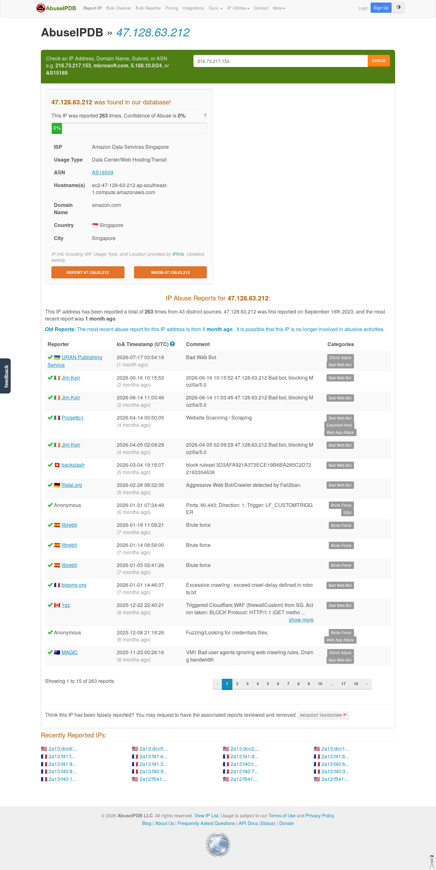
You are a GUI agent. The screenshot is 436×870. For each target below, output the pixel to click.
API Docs (248, 823)
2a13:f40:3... (335, 771)
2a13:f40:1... (62, 779)
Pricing (171, 8)
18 (356, 683)
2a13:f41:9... (62, 764)
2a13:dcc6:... (63, 748)
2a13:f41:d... (244, 756)
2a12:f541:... (153, 779)
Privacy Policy (320, 815)
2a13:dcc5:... (153, 748)
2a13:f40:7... (244, 771)
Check (379, 60)
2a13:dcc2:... (244, 748)
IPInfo (178, 254)
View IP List (206, 815)
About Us (164, 823)
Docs (214, 8)
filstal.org (72, 484)
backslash (73, 464)
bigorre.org (74, 584)
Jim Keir (71, 377)
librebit (69, 524)
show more (301, 619)
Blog (146, 823)
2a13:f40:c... (244, 764)
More (277, 8)
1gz (66, 605)
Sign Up (381, 7)
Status (267, 823)
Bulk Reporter (148, 8)
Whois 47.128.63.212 (170, 272)
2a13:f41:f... (62, 756)
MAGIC (70, 652)
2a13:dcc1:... (335, 748)
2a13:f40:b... (335, 764)
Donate (286, 823)
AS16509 (102, 172)
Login (363, 8)
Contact (261, 8)
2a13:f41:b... (335, 756)
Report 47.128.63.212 (88, 272)
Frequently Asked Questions (206, 823)
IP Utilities (236, 8)
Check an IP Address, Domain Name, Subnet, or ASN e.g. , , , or (107, 66)
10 (320, 683)
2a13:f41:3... (153, 764)
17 (343, 683)
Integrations (193, 8)
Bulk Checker (118, 8)
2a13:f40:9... (62, 771)
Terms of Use (282, 815)
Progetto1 (73, 417)
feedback (6, 376)
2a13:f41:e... (153, 756)
